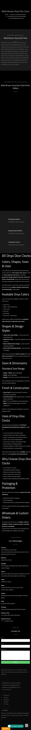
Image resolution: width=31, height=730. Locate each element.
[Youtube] (22, 677)
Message (3, 649)
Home (6, 14)
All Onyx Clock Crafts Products (18, 14)
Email (2, 643)
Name (2, 638)
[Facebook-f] (3, 677)
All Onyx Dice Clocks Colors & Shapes (17, 16)
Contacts (5, 681)
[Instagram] (14, 677)
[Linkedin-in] (10, 677)
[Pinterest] (18, 677)
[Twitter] (7, 677)
